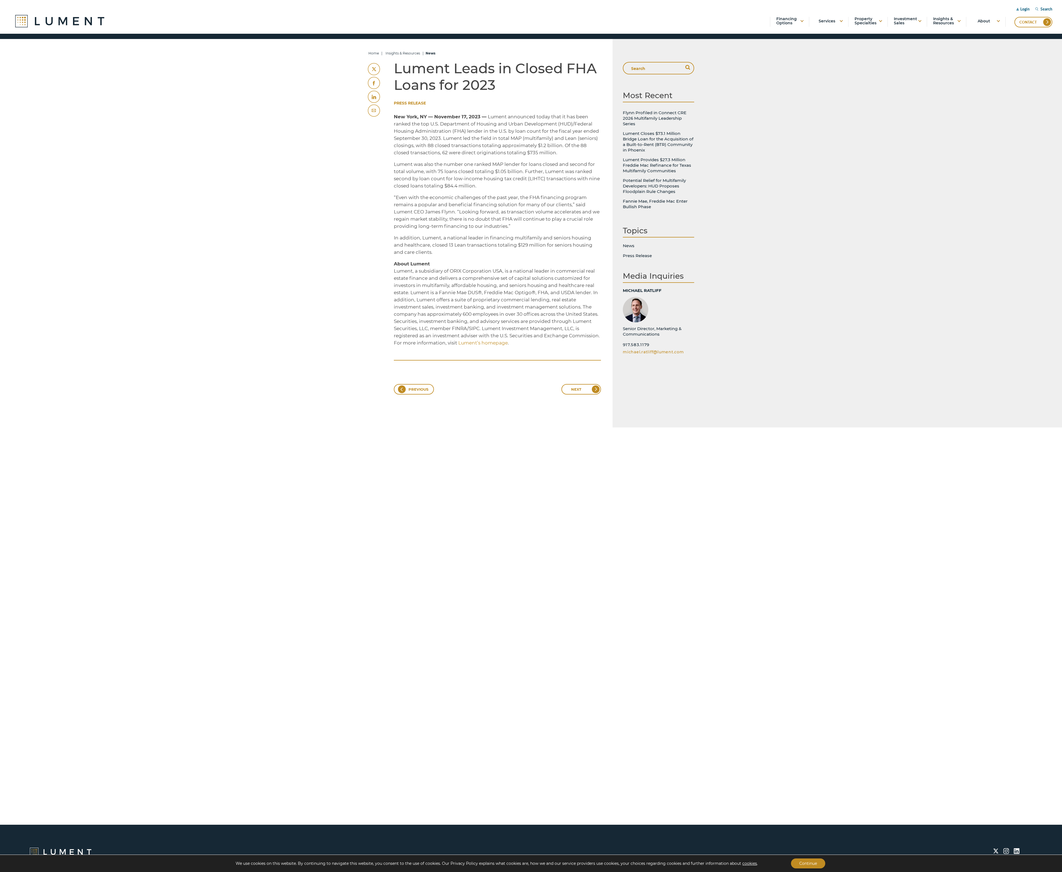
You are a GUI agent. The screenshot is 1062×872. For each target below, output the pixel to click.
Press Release (410, 103)
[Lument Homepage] (61, 851)
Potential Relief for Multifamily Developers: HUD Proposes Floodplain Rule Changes (654, 186)
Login (1025, 9)
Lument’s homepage (483, 343)
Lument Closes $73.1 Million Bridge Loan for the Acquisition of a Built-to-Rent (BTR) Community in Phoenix (658, 142)
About (984, 21)
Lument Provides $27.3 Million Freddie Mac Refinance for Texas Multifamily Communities (657, 165)
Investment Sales (905, 21)
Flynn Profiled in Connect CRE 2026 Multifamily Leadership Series (654, 118)
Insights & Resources (943, 21)
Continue (808, 863)
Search (1046, 9)
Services (827, 21)
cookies (749, 863)
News (628, 245)
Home (373, 53)
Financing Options (786, 21)
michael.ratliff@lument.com (653, 351)
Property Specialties (865, 21)
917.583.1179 (636, 344)
